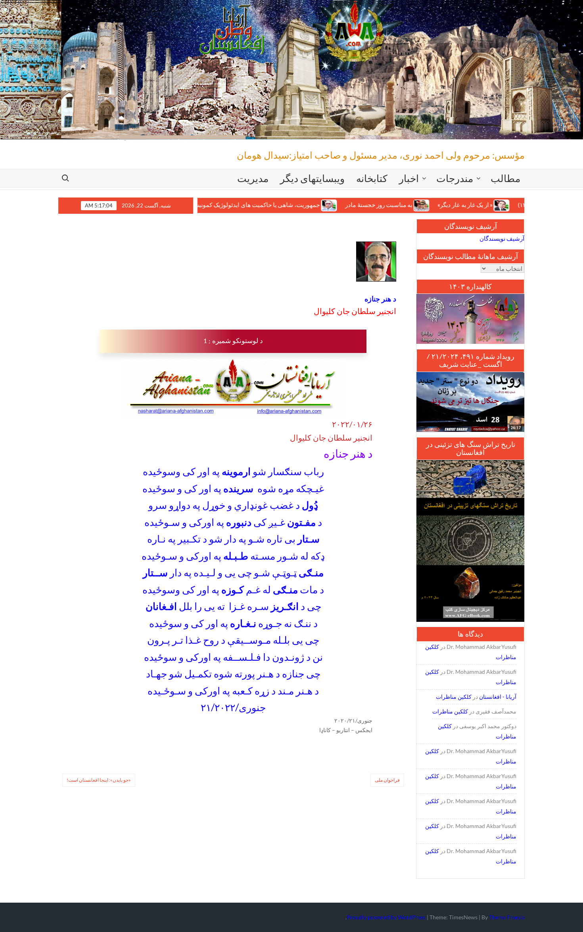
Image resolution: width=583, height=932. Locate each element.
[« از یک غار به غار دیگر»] (470, 204)
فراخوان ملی (387, 780)
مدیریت (252, 178)
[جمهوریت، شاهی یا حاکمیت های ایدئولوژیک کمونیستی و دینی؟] (298, 204)
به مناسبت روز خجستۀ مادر (347, 204)
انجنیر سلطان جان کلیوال (355, 311)
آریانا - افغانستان (497, 696)
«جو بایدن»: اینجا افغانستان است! (99, 780)
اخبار (409, 178)
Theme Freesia (507, 917)
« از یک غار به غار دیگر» (433, 204)
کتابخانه (371, 178)
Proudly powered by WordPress (386, 917)
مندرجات (454, 178)
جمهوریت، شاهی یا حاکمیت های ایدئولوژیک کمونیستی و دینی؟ (211, 204)
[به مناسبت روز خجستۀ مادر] (390, 204)
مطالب (505, 178)
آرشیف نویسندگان (501, 238)
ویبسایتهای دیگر (312, 178)
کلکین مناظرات (454, 696)
